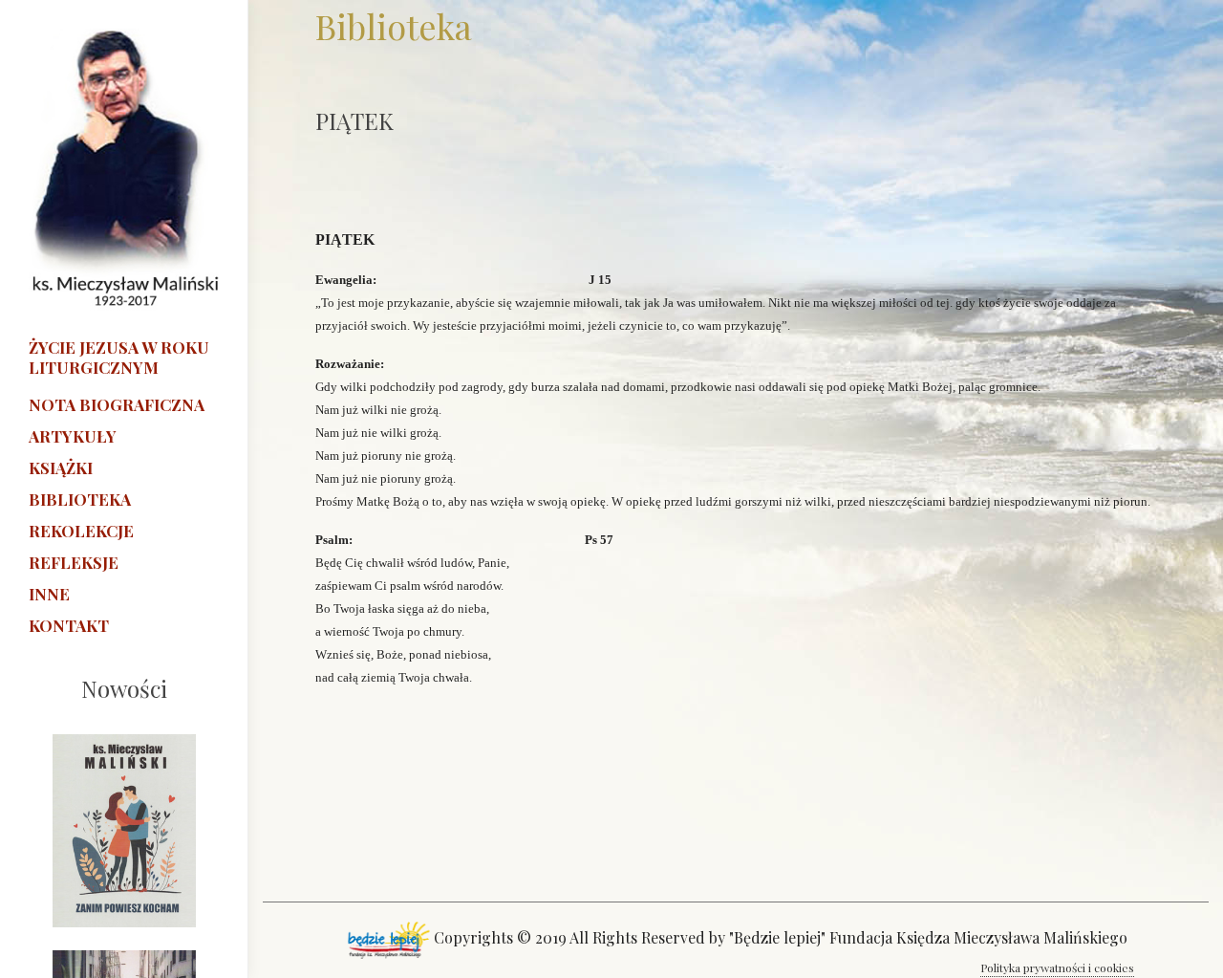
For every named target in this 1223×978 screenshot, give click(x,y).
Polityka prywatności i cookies (1057, 967)
